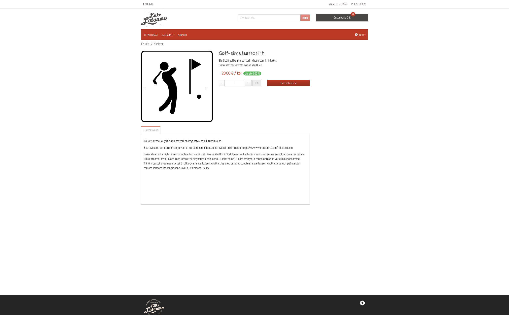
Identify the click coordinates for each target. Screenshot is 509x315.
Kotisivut (148, 4)
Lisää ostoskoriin (288, 83)
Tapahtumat (151, 35)
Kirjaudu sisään (338, 4)
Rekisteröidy (358, 4)
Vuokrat (182, 35)
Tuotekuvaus (150, 130)
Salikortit (168, 35)
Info (361, 35)
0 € (343, 17)
